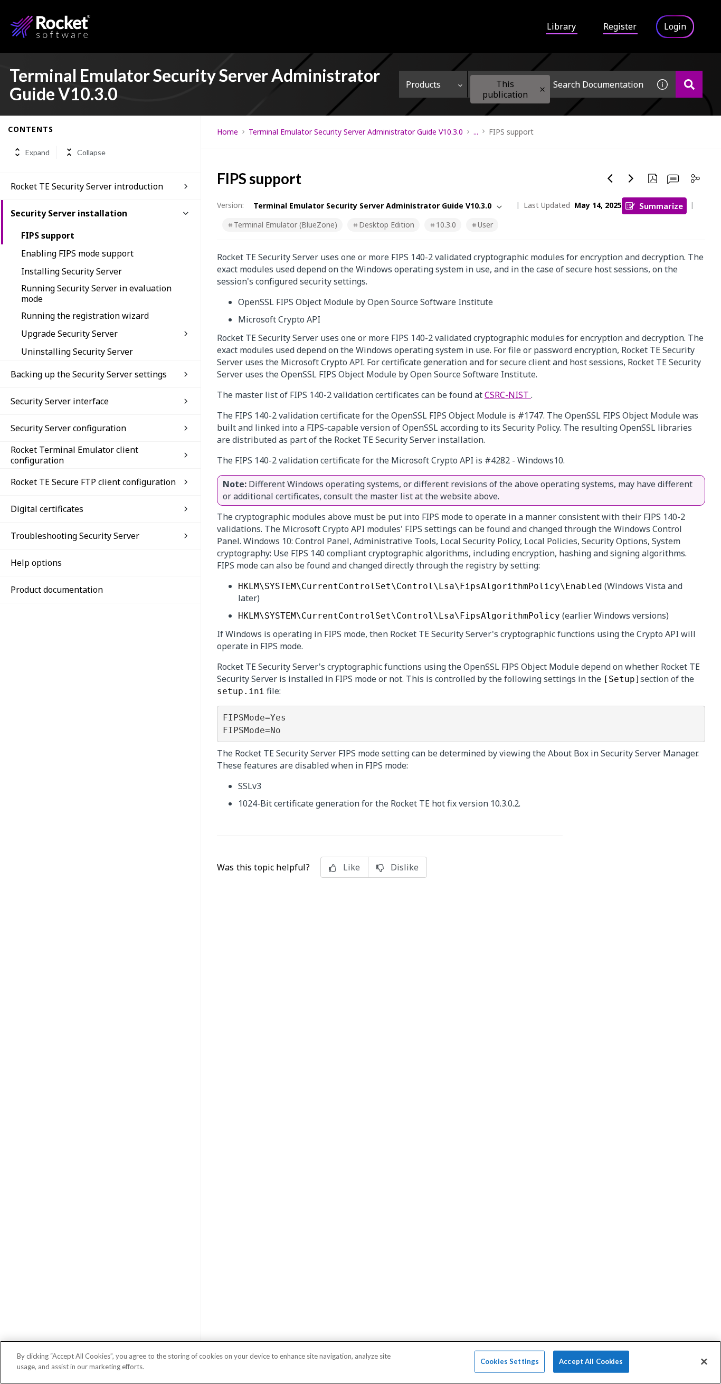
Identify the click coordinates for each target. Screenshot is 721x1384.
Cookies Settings (509, 1361)
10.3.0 (446, 225)
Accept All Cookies (591, 1361)
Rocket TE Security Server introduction (87, 186)
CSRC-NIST (508, 395)
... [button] (475, 131)
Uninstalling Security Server (77, 351)
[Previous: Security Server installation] (610, 178)
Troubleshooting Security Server (75, 536)
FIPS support (47, 235)
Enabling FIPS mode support (77, 253)
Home (227, 131)
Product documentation (57, 589)
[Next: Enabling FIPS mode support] (631, 178)
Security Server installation (69, 213)
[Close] (704, 1361)
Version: (230, 205)
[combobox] (558, 84)
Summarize (661, 206)
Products (423, 84)
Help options (36, 562)
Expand (37, 152)
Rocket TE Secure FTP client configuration (93, 482)
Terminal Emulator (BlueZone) (285, 225)
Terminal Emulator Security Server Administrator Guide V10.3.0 (356, 131)
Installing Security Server (71, 271)
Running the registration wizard (85, 315)
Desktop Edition (386, 225)
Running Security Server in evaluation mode (96, 293)
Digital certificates (47, 509)
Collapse (91, 152)
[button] (542, 89)
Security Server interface (60, 401)
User (485, 225)
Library (561, 26)
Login (675, 26)
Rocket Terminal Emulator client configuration (74, 455)
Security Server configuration (68, 428)
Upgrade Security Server (69, 333)
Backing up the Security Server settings (89, 374)
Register (620, 26)
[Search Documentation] (689, 84)
